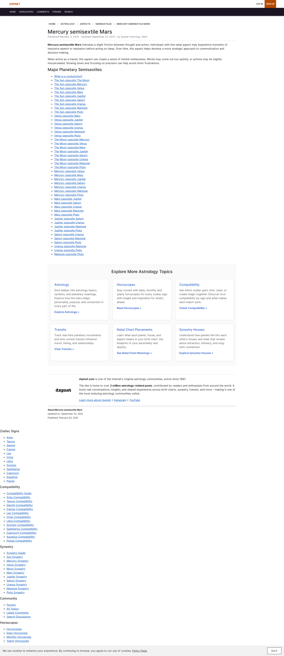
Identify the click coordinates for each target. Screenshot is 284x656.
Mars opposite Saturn (67, 202)
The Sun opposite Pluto (68, 111)
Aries (10, 437)
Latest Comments (18, 612)
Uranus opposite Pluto (68, 250)
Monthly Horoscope (19, 637)
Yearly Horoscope (18, 640)
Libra (10, 461)
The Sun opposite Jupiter (70, 96)
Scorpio (11, 465)
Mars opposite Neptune (68, 210)
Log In (259, 4)
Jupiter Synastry (17, 576)
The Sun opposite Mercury (70, 84)
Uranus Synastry (17, 584)
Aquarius (12, 477)
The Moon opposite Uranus (71, 159)
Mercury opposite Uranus (70, 187)
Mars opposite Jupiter (68, 198)
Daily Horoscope (17, 633)
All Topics (13, 608)
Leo (9, 453)
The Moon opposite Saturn (70, 155)
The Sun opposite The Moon (71, 80)
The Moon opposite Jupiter (71, 151)
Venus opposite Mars (67, 115)
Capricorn (13, 473)
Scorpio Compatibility (20, 525)
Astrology (61, 285)
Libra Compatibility (18, 521)
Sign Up (270, 4)
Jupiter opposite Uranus (69, 222)
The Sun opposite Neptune (70, 108)
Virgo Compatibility (19, 517)
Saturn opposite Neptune (69, 238)
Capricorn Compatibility (21, 532)
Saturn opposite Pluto (67, 242)
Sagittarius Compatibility (22, 528)
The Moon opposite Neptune (72, 163)
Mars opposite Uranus (68, 206)
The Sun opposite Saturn (69, 100)
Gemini (11, 445)
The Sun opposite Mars (68, 92)
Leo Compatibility (18, 513)
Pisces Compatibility (19, 540)
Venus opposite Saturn (68, 123)
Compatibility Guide (19, 493)
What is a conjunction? (68, 76)
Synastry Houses (191, 330)
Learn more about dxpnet (95, 400)
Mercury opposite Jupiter (70, 179)
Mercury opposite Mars (68, 175)
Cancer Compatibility (20, 509)
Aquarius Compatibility (21, 536)
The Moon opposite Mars (69, 147)
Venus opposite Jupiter (68, 119)
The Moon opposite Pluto (70, 167)
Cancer (11, 449)
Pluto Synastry (16, 592)
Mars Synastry (15, 572)
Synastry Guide (16, 553)
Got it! (274, 651)
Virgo (10, 457)
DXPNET (15, 4)
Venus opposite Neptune (69, 131)
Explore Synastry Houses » (196, 353)
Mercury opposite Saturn (69, 183)
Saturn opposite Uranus (69, 234)
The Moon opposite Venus (70, 143)
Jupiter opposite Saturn (69, 218)
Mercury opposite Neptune (71, 191)
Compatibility (189, 285)
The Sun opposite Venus (69, 88)
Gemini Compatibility (20, 505)
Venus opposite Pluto (67, 135)
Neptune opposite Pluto (69, 254)
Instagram (120, 400)
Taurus (11, 441)
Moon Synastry (16, 568)
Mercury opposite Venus (69, 171)
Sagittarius (13, 469)
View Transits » (64, 349)
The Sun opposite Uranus (70, 104)
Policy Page (139, 650)
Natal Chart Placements (134, 330)
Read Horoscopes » (129, 308)
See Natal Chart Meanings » (134, 353)
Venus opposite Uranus (68, 127)
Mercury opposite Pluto (68, 194)
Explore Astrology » (66, 312)
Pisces (10, 481)
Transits (60, 330)
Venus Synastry (16, 564)
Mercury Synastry (17, 560)
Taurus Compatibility (19, 501)
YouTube (134, 400)
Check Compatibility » (193, 308)
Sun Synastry (15, 556)
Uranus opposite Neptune (70, 246)
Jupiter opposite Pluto (68, 230)
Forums (11, 604)
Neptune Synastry (18, 588)
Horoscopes (126, 285)
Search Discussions (19, 616)
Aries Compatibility (18, 497)
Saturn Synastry (16, 580)
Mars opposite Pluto (66, 214)
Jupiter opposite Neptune (70, 226)
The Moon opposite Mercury (72, 139)
